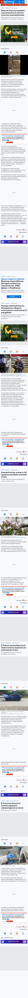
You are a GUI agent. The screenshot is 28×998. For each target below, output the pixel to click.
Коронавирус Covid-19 (8, 937)
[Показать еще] (23, 52)
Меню (1, 1)
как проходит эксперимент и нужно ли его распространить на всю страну (13, 138)
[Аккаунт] (26, 1)
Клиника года (9, 4)
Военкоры (23, 4)
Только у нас (17, 4)
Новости (3, 4)
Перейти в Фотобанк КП (20, 375)
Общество (4, 142)
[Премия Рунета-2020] (13, 1)
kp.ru (25, 230)
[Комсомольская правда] (8, 2)
